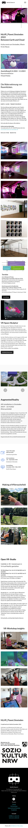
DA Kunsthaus (14, 806)
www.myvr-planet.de (14, 817)
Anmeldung (6, 297)
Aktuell (14, 804)
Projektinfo (14, 810)
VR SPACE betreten (7, 352)
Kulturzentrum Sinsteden (14, 808)
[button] (5, 390)
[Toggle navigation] (25, 2)
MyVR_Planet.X (11, 2)
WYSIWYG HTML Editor (17, 826)
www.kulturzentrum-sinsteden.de (9, 129)
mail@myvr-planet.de (14, 816)
